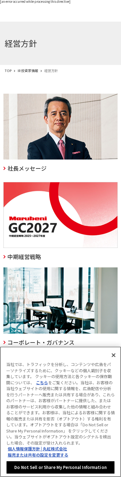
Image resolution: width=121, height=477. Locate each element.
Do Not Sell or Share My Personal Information (60, 467)
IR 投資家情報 (28, 70)
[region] (60, 412)
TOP (8, 70)
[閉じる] (113, 355)
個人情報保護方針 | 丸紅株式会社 (37, 449)
